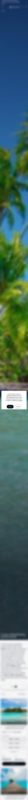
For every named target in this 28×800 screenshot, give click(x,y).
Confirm (10, 406)
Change (18, 406)
